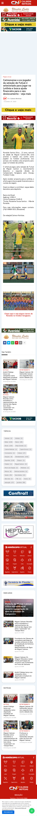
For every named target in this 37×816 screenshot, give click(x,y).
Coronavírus (10, 453)
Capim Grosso (25, 449)
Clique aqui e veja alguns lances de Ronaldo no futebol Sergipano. (18, 315)
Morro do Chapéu (11, 468)
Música (8, 471)
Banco (18, 442)
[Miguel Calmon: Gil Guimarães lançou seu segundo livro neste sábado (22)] (27, 364)
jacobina (21, 482)
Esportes (9, 460)
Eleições (8, 457)
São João (9, 479)
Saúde (8, 475)
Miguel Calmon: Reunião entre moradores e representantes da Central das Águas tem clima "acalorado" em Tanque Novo (10, 403)
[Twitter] (8, 342)
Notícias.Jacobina (21, 471)
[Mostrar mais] (24, 342)
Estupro (20, 460)
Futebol (8, 464)
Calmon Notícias (11, 449)
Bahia (8, 442)
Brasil (8, 446)
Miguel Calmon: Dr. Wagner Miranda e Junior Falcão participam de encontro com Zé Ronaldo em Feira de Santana (24, 660)
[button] (2, 3)
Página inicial (7, 77)
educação (9, 482)
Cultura (21, 453)
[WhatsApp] (12, 342)
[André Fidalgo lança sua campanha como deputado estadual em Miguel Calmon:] (10, 364)
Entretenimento (21, 457)
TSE (18, 479)
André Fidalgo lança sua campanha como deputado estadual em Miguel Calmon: (10, 375)
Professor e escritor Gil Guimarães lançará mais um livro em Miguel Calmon (26, 736)
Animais (8, 438)
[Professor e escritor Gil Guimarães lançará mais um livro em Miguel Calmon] (27, 725)
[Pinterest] (16, 342)
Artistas (18, 438)
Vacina (27, 479)
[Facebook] (4, 342)
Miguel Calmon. (21, 464)
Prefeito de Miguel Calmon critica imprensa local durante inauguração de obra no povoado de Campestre (18, 609)
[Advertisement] (18, 53)
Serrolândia (20, 475)
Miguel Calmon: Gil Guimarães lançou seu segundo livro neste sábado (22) (26, 374)
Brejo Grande (21, 446)
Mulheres (25, 468)
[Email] (20, 342)
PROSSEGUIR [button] (8, 812)
